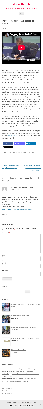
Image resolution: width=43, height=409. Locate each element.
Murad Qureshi (21, 4)
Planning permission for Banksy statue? (24, 379)
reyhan (4, 371)
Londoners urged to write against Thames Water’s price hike (32, 168)
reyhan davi (5, 374)
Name (5, 255)
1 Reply (4, 28)
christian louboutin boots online (22, 188)
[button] (8, 143)
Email (4, 263)
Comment (6, 233)
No (16, 405)
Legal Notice (6, 391)
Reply (4, 214)
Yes (11, 405)
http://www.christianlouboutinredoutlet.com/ (17, 209)
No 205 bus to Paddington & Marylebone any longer (23, 369)
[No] (41, 404)
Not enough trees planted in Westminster (21, 371)
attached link (12, 136)
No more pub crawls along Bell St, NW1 (18, 381)
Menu (21, 13)
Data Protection (7, 388)
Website (5, 271)
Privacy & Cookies (7, 393)
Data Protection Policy (26, 405)
